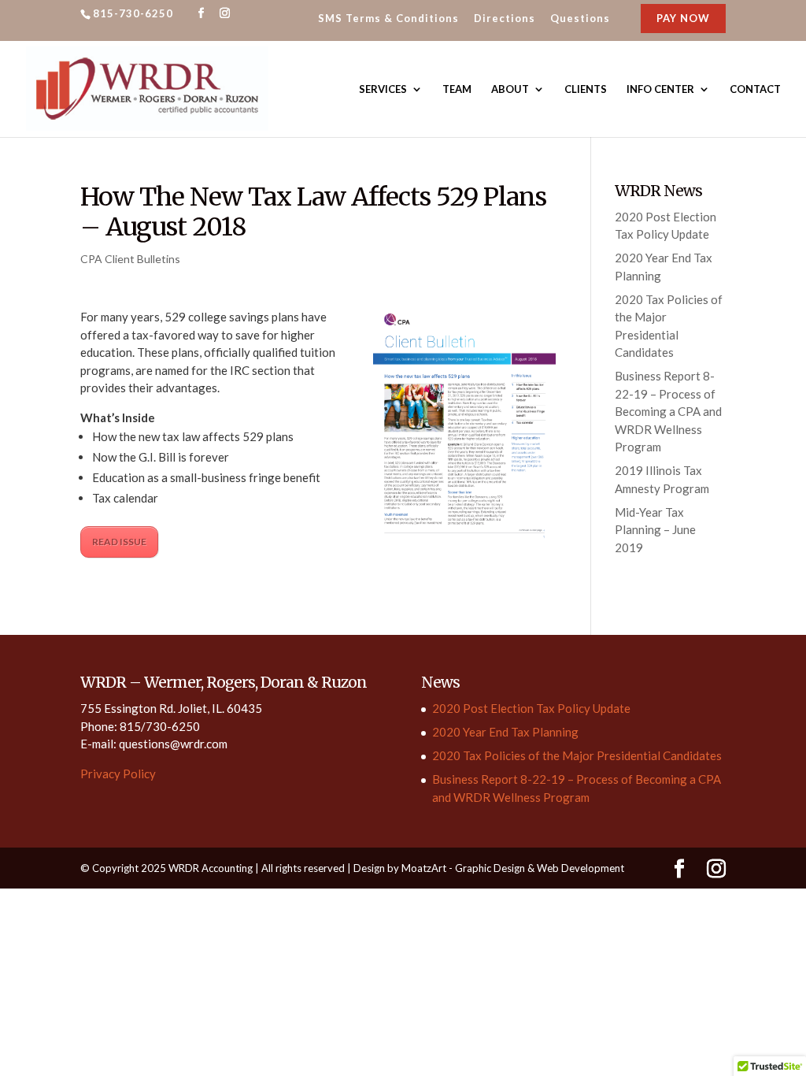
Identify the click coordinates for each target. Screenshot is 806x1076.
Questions (580, 18)
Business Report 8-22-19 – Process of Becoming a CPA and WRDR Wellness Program (668, 411)
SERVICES (383, 89)
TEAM (456, 89)
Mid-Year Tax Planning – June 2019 (655, 530)
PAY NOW (683, 18)
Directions (504, 18)
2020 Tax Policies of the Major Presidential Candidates (577, 755)
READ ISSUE (119, 541)
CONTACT (755, 89)
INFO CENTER (660, 89)
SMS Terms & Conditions (388, 18)
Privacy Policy (118, 773)
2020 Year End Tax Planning (505, 732)
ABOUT (510, 89)
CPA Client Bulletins (130, 258)
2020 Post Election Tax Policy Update (531, 708)
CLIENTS (585, 89)
